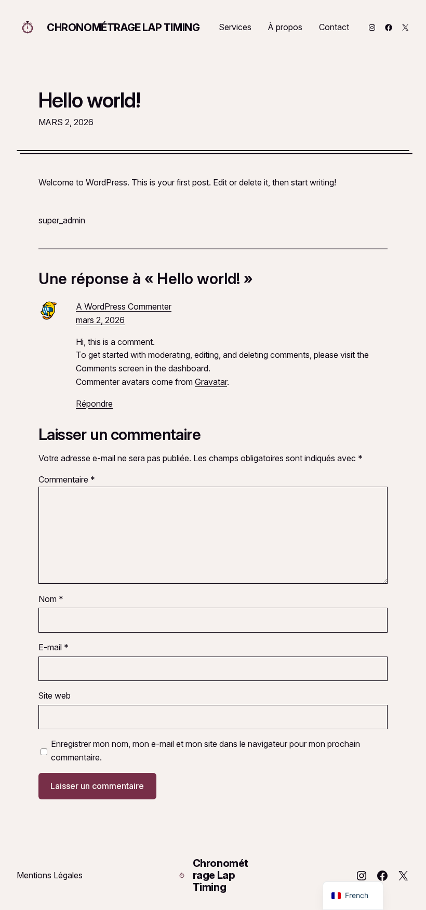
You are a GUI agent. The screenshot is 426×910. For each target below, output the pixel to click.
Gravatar (211, 382)
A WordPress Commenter (123, 306)
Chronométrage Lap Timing (123, 27)
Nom (50, 599)
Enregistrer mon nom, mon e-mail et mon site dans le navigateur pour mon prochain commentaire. (205, 750)
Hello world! (89, 100)
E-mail (53, 647)
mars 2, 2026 (100, 320)
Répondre (94, 403)
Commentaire (66, 479)
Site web (54, 695)
